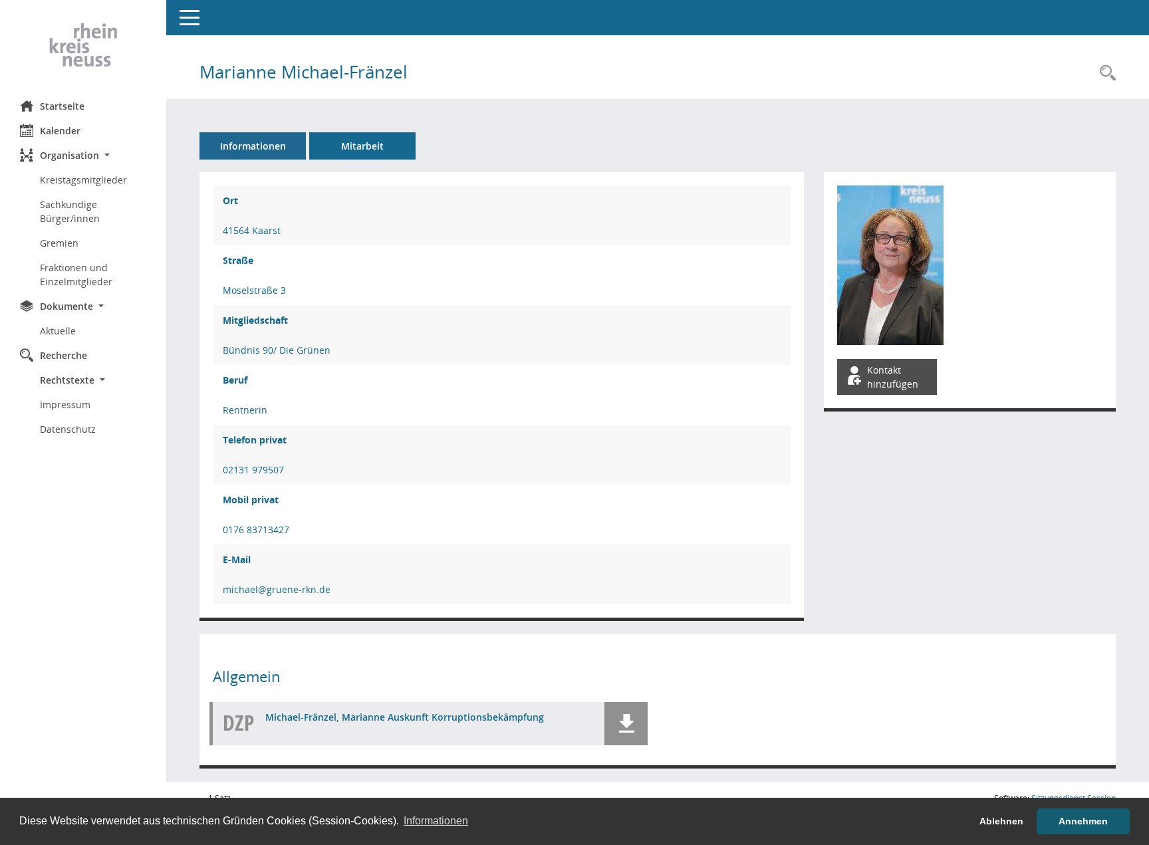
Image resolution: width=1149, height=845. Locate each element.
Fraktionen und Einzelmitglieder (76, 274)
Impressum (65, 404)
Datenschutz (68, 429)
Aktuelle (58, 330)
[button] (83, 155)
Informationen (253, 146)
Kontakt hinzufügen (892, 377)
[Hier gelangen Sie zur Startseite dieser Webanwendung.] (83, 45)
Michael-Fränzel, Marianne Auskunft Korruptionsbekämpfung (404, 717)
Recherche (63, 355)
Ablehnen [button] (1001, 821)
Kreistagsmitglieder (83, 180)
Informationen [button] (436, 820)
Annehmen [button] (1083, 821)
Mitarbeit (362, 146)
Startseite (62, 106)
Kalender (60, 130)
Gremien (59, 243)
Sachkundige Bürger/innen (70, 211)
